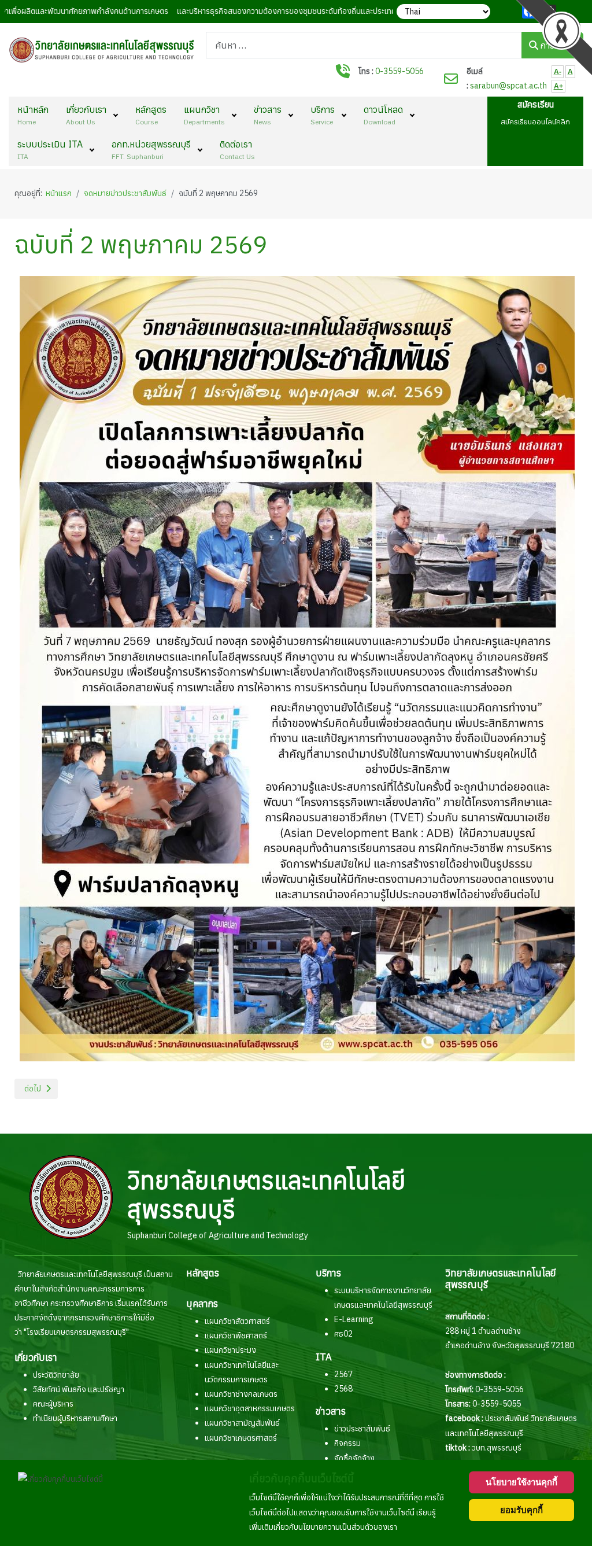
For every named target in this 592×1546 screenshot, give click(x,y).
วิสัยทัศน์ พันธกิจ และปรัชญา (78, 1389)
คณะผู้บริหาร (53, 1404)
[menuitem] (33, 114)
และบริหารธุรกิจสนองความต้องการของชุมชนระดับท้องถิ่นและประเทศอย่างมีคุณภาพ (286, 11)
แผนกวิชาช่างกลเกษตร (241, 1394)
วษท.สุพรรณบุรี (496, 1447)
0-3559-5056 (399, 71)
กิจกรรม (347, 1443)
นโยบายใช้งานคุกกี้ (521, 1482)
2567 (343, 1374)
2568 (343, 1388)
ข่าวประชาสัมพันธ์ (362, 1428)
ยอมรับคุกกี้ (521, 1510)
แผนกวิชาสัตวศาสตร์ (237, 1321)
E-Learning (353, 1319)
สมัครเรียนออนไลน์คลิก (535, 121)
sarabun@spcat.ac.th (508, 85)
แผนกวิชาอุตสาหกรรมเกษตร (250, 1408)
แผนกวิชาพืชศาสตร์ (236, 1335)
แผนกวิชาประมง (230, 1350)
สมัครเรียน (535, 104)
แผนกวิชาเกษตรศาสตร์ (241, 1438)
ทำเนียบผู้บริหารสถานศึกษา (75, 1418)
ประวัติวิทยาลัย (56, 1375)
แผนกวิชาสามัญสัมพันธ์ (242, 1423)
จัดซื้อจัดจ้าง (354, 1458)
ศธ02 (343, 1334)
